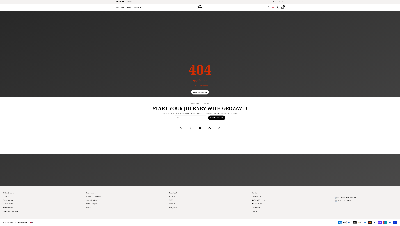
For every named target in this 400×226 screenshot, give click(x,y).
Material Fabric (8, 208)
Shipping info (256, 196)
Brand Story (7, 196)
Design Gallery (8, 200)
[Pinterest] (190, 128)
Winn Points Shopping (93, 196)
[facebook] (210, 128)
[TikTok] (219, 128)
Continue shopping (200, 92)
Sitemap (255, 211)
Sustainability (8, 204)
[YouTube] (200, 128)
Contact (172, 204)
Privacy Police (257, 204)
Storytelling (173, 208)
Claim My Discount (216, 118)
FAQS (171, 200)
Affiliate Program (91, 204)
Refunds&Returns (258, 200)
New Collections (91, 200)
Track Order (256, 208)
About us (119, 7)
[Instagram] (181, 128)
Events (88, 208)
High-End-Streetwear (10, 211)
